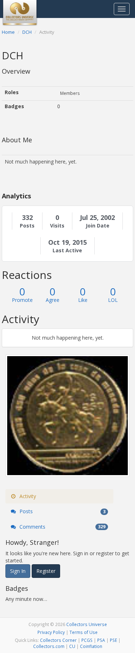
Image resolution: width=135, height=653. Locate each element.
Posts (27, 225)
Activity (27, 496)
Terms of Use (83, 632)
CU (72, 646)
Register (45, 570)
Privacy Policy (51, 632)
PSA (101, 640)
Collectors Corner (58, 640)
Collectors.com (48, 646)
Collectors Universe (86, 624)
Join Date (97, 225)
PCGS (87, 640)
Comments (61, 526)
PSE (113, 640)
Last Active (67, 250)
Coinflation (91, 646)
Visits (57, 225)
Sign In (18, 570)
